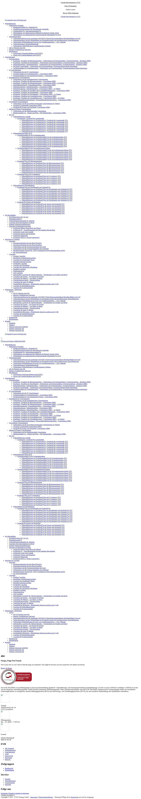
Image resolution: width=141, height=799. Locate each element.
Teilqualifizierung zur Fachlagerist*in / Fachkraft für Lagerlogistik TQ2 (44, 122)
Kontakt (7, 321)
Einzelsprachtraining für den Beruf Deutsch (27, 243)
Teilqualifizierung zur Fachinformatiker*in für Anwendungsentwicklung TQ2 (46, 152)
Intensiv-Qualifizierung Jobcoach (20, 50)
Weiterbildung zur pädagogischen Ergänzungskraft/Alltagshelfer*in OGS (37, 35)
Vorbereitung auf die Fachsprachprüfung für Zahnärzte (31, 249)
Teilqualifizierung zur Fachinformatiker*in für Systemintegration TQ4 (44, 143)
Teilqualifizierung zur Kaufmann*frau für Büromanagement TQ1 (42, 163)
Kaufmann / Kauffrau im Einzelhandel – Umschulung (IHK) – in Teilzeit (37, 94)
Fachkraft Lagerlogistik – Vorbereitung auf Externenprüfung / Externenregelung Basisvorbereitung (45, 66)
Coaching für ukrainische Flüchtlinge (25, 267)
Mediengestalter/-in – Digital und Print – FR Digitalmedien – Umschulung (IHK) (39, 113)
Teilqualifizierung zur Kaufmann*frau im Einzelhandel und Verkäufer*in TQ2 (46, 191)
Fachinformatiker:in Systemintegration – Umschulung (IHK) (33, 74)
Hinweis (7, 759)
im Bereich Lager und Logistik (23, 232)
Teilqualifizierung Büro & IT (22, 133)
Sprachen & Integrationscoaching (20, 226)
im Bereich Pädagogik (20, 236)
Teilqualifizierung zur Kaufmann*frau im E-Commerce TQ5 (41, 183)
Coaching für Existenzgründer (23, 288)
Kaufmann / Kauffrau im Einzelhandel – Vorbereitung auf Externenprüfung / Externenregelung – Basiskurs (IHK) (50, 63)
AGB (7, 754)
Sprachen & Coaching (12, 239)
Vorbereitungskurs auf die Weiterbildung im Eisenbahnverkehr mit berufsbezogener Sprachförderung (46, 40)
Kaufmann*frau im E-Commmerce (28, 174)
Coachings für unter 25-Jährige (23, 282)
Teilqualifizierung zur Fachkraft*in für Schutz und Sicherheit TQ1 (43, 204)
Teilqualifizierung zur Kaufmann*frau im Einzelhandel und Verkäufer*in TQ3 (46, 193)
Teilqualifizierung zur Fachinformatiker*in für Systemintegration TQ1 (44, 137)
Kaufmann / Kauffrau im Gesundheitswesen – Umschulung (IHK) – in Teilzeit (38, 98)
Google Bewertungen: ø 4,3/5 (70, 16)
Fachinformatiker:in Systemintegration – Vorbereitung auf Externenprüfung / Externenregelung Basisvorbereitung (50, 68)
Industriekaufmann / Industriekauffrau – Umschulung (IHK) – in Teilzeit (36, 89)
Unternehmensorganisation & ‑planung (21, 221)
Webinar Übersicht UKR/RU (18, 327)
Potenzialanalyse (18, 271)
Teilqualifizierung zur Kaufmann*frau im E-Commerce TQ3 (41, 180)
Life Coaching (18, 273)
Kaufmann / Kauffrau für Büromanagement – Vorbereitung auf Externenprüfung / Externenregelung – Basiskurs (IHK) (52, 61)
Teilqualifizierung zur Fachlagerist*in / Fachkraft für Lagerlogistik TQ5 (44, 128)
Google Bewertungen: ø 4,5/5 (70, 2)
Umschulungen (10, 57)
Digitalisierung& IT (15, 219)
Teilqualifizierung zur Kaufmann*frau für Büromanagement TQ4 (42, 169)
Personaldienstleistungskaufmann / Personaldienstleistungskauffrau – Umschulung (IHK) (42, 100)
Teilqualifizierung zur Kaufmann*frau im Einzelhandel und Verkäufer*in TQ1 (46, 189)
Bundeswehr (13, 317)
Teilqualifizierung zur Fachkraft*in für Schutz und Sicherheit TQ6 (43, 213)
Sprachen (12, 241)
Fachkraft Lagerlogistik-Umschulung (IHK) (27, 105)
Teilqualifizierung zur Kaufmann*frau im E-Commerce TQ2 (41, 178)
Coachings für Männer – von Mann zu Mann (27, 278)
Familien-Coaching (19, 269)
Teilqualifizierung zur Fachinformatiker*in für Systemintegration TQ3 (44, 141)
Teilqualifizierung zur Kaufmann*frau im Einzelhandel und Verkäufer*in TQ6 (46, 198)
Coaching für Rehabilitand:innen (23, 286)
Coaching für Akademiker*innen (24, 260)
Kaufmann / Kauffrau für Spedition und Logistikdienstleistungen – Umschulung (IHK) (41, 90)
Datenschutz (9, 756)
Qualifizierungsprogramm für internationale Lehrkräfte (31, 29)
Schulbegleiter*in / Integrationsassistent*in (27, 31)
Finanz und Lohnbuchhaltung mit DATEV (27, 55)
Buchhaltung (13, 51)
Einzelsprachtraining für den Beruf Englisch (27, 245)
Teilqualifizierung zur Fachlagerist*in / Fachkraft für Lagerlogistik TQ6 (44, 130)
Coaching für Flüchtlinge (21, 265)
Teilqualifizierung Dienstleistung (23, 185)
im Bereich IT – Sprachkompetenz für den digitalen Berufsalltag (34, 230)
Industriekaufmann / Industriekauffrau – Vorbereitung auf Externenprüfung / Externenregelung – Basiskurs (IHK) (50, 64)
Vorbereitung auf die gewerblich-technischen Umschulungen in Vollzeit (36, 103)
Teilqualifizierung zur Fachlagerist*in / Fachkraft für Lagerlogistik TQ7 (44, 131)
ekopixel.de (74, 797)
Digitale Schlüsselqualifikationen (19, 224)
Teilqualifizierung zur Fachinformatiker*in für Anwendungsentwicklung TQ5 (46, 157)
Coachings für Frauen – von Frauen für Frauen (28, 276)
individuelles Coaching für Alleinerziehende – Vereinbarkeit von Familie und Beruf (40, 275)
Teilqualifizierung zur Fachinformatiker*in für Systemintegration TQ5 (44, 144)
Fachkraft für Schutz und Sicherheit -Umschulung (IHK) (31, 107)
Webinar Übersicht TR (16, 329)
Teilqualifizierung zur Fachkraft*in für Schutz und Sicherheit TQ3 (43, 208)
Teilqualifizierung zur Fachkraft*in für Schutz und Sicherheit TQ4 (43, 209)
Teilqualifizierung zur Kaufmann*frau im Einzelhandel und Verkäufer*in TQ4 (46, 195)
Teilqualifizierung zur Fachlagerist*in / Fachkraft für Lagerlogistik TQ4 (44, 126)
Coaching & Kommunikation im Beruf (21, 223)
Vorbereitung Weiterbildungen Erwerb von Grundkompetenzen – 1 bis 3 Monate (39, 42)
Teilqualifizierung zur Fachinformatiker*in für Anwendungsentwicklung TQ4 (46, 156)
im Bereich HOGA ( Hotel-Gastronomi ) (26, 237)
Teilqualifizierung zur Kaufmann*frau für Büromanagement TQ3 (42, 167)
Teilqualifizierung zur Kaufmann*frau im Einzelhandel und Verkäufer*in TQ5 (46, 196)
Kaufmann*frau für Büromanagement (29, 161)
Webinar (12, 325)
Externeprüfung (14, 59)
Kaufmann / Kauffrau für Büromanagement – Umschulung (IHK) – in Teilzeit (38, 83)
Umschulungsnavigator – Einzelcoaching (26, 280)
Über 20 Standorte (70, 6)
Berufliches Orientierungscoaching (24, 258)
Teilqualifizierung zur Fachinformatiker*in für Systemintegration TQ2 (44, 139)
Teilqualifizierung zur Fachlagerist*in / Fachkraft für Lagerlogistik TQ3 (44, 124)
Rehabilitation (13, 319)
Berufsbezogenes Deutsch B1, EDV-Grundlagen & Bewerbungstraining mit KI (39, 250)
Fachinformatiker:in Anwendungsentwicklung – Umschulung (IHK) (35, 76)
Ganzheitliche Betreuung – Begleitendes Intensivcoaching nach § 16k (36, 284)
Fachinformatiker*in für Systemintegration (31, 135)
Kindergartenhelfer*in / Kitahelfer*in (25, 27)
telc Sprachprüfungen (20, 252)
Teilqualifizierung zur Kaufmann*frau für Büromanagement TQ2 (42, 165)
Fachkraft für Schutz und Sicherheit (28, 202)
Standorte (12, 323)
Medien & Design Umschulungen (20, 109)
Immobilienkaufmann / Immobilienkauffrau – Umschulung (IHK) (34, 85)
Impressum (8, 758)
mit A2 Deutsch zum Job (17, 48)
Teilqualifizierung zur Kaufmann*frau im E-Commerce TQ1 (41, 176)
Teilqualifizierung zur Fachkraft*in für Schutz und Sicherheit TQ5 (43, 211)
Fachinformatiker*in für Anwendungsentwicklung (33, 148)
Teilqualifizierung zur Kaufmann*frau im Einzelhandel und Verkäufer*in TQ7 (46, 200)
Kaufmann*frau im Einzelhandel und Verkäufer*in (33, 187)
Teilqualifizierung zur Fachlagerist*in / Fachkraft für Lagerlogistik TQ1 (44, 120)
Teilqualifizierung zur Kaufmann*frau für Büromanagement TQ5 (42, 170)
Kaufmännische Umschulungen (19, 77)
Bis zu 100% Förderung (71, 13)
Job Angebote (9, 748)
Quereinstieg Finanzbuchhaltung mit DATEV (28, 53)
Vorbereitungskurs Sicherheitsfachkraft (25, 44)
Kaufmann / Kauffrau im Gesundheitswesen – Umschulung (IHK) (34, 96)
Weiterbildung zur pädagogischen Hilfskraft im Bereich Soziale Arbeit (36, 33)
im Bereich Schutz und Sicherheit (24, 234)
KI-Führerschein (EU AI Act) (18, 217)
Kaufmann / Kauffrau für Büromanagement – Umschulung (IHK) (34, 81)
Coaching (12, 254)
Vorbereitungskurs (15, 37)
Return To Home (6, 668)
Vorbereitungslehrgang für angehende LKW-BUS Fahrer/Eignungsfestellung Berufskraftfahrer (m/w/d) (46, 38)
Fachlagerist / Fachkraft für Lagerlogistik (30, 118)
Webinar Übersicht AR (16, 330)
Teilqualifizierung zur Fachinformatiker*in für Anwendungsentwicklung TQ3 (46, 154)
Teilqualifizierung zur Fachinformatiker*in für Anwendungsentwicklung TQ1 (46, 150)
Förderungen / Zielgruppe (13, 289)
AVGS (11, 291)
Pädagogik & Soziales (16, 25)
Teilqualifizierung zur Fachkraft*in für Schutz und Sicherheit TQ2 (43, 206)
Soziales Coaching (19, 256)
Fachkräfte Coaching (20, 263)
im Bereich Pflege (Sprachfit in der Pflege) (27, 228)
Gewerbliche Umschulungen (18, 102)
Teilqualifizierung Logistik (21, 116)
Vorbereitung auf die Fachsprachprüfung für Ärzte (29, 247)
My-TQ (11, 115)
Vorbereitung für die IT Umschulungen (26, 72)
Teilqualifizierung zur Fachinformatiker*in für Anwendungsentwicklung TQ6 (46, 159)
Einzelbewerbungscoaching (22, 262)
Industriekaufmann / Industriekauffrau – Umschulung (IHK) (32, 87)
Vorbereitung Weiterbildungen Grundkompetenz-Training (32, 46)
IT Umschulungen (15, 70)
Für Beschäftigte (10, 215)
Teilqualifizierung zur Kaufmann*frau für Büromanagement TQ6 (42, 172)
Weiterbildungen (10, 23)
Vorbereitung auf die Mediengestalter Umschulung (29, 111)
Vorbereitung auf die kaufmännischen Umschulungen (30, 79)
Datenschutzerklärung (46, 797)
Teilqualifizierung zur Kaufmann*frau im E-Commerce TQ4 (41, 182)
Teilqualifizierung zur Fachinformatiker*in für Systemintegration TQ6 (44, 146)
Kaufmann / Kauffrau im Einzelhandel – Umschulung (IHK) (33, 92)
